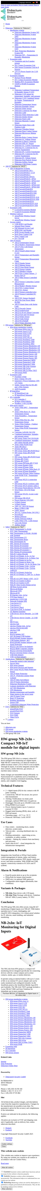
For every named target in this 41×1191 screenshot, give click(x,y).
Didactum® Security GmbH (15, 1077)
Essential (7, 1172)
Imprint (3, 1062)
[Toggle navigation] (23, 20)
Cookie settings (7, 1144)
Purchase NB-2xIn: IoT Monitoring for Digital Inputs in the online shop (20, 994)
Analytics (7, 1176)
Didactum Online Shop (9, 1066)
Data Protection (6, 1064)
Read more (5, 1163)
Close (4, 1146)
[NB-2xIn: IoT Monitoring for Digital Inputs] (20, 952)
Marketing (8, 1182)
